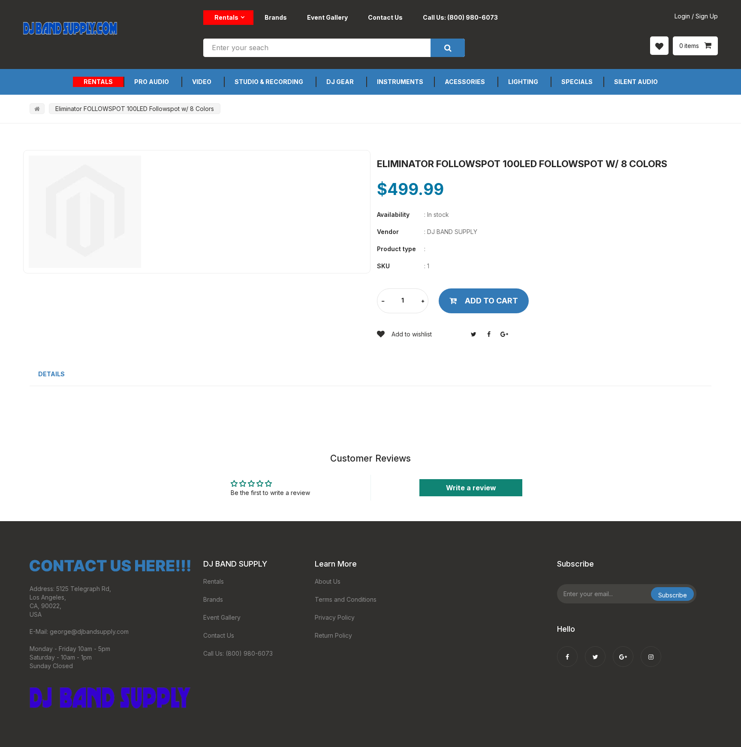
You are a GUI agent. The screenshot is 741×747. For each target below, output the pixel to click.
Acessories (465, 81)
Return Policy (333, 635)
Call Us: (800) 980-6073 (460, 17)
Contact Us (385, 17)
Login (682, 16)
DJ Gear (340, 81)
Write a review (471, 487)
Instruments (400, 81)
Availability (393, 214)
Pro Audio (151, 81)
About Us (327, 581)
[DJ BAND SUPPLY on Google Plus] (623, 651)
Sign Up (707, 16)
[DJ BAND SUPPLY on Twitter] (595, 651)
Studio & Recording (269, 81)
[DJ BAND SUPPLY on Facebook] (567, 651)
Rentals (226, 17)
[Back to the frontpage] (37, 108)
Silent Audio (636, 81)
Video (201, 81)
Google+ (504, 334)
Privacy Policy (335, 617)
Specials (577, 81)
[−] (383, 301)
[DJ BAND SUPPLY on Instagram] (651, 651)
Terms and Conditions (346, 599)
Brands (276, 17)
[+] (423, 301)
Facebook (489, 334)
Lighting (523, 81)
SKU (383, 266)
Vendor (388, 231)
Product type (396, 248)
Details (51, 374)
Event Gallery (327, 17)
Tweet (473, 334)
